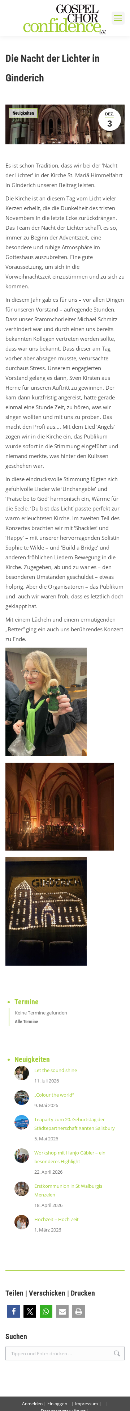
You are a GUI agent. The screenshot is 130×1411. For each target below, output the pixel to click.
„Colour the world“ (54, 1095)
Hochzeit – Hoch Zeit (56, 1219)
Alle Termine (26, 1021)
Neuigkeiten (23, 113)
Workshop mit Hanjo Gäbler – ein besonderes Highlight (69, 1157)
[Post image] (21, 1073)
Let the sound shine (55, 1070)
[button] (13, 1311)
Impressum (86, 1404)
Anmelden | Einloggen (44, 1404)
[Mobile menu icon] (118, 18)
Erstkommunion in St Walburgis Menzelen (68, 1190)
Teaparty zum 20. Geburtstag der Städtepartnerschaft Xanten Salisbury (74, 1123)
